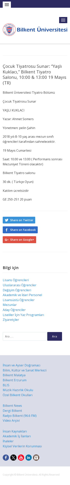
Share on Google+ (22, 239)
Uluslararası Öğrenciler (19, 285)
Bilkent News (12, 405)
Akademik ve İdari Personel (22, 295)
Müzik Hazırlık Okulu (18, 390)
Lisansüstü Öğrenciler (19, 300)
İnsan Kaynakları (15, 431)
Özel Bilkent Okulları (17, 395)
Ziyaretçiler (11, 320)
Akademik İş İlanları (17, 436)
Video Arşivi (11, 420)
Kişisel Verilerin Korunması (22, 446)
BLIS (6, 385)
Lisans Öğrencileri (16, 280)
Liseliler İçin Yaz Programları (23, 315)
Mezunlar (10, 305)
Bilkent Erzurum (14, 380)
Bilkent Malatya (14, 375)
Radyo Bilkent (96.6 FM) (20, 416)
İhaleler (8, 441)
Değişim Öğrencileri (17, 290)
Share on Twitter (21, 220)
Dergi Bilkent (12, 411)
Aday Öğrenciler (14, 310)
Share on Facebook (23, 230)
